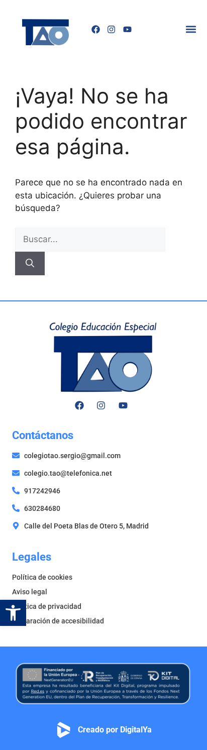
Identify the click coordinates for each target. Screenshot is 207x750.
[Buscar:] (90, 239)
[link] (13, 613)
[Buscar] (30, 264)
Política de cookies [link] (42, 577)
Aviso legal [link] (29, 592)
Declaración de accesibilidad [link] (58, 621)
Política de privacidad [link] (46, 606)
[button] (190, 29)
